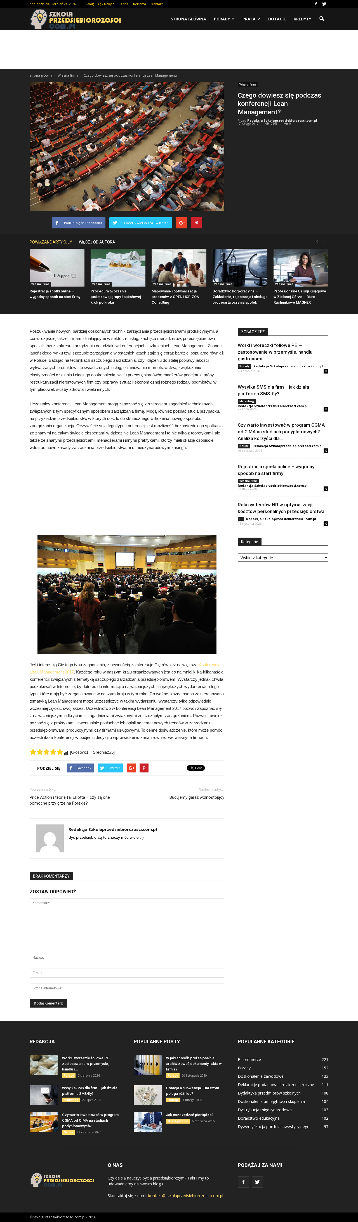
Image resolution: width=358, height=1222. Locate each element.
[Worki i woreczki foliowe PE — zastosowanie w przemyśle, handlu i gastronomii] (44, 1065)
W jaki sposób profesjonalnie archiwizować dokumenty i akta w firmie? (194, 1063)
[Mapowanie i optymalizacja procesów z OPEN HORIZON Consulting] (179, 268)
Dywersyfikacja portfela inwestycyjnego (274, 1126)
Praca (249, 19)
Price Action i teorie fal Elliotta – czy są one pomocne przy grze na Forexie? (70, 800)
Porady (222, 19)
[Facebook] (316, 4)
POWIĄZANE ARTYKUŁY (51, 242)
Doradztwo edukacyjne (259, 1118)
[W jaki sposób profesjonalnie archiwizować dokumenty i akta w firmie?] (148, 1065)
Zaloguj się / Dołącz (100, 4)
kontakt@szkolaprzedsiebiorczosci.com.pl (185, 1195)
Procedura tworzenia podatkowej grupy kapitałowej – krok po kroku (117, 296)
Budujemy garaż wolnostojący (196, 797)
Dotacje (277, 19)
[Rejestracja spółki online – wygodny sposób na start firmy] (57, 268)
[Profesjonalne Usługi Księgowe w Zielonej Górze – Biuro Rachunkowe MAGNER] (301, 268)
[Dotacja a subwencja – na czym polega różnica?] (148, 1095)
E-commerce (249, 1059)
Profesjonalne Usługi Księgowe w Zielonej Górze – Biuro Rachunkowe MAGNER (300, 296)
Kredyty (302, 19)
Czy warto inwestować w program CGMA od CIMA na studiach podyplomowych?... (90, 1120)
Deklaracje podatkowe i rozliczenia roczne (276, 1084)
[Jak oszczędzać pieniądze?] (148, 1122)
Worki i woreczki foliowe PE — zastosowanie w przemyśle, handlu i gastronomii (276, 351)
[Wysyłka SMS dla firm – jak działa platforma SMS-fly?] (44, 1095)
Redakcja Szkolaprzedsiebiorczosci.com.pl (282, 120)
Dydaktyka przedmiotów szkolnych (269, 1093)
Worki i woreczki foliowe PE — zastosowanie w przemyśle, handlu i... (87, 1063)
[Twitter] (324, 4)
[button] (321, 19)
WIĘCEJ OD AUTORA (97, 242)
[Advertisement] (179, 49)
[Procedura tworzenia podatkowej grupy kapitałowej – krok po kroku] (118, 268)
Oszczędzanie (178, 1121)
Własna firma (247, 84)
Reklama (139, 4)
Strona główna (188, 19)
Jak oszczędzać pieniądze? (189, 1115)
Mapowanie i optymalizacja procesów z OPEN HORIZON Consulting (175, 296)
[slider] (46, 751)
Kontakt (157, 4)
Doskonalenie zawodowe (261, 1076)
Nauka (244, 446)
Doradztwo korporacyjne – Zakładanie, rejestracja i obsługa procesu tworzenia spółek (240, 296)
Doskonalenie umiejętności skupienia (271, 1101)
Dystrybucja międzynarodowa (265, 1109)
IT (240, 519)
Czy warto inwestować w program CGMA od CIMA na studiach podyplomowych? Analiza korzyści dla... (281, 431)
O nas (123, 4)
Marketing (246, 401)
